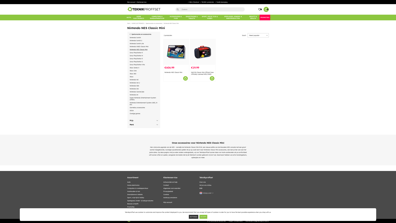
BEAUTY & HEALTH (132, 204)
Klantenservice (141, 2)
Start (128, 23)
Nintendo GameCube (137, 92)
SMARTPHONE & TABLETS (135, 194)
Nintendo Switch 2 (136, 41)
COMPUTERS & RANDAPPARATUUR (137, 188)
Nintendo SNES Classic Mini (139, 46)
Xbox (131, 77)
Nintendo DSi (134, 89)
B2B (200, 188)
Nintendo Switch (135, 38)
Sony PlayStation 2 (136, 62)
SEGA (132, 111)
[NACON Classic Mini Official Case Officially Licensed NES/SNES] (203, 52)
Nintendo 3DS (134, 86)
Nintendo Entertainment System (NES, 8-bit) (144, 104)
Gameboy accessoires (137, 108)
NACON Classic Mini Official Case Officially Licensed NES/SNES (202, 73)
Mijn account (131, 2)
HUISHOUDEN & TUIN (133, 191)
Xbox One (133, 71)
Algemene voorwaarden (171, 188)
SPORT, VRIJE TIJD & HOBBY (135, 198)
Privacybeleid (168, 191)
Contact (166, 185)
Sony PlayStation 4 (136, 56)
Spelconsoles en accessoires (154, 23)
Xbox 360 (133, 74)
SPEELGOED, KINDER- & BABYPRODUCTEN (140, 201)
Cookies (166, 194)
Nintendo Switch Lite (137, 43)
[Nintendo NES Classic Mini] (176, 52)
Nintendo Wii (134, 80)
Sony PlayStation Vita (137, 65)
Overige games (135, 113)
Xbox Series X (134, 68)
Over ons (202, 182)
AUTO (129, 182)
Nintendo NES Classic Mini (171, 23)
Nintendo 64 (134, 95)
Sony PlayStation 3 (136, 59)
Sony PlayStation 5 (136, 53)
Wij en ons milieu (205, 185)
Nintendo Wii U (135, 83)
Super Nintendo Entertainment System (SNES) (143, 99)
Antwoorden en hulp (170, 182)
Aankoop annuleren (170, 198)
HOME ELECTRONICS (138, 23)
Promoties (130, 207)
